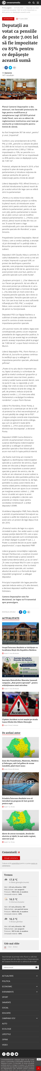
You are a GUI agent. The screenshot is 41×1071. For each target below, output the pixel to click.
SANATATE (6, 1002)
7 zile (9, 947)
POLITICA (6, 981)
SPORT (5, 997)
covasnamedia (13, 2)
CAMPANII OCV (8, 1018)
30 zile (15, 947)
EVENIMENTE (8, 991)
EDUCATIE (6, 1013)
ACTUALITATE (8, 19)
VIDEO (5, 1044)
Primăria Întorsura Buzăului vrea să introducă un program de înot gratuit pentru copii (18, 801)
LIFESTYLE (6, 1034)
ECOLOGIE (6, 1029)
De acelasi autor (11, 732)
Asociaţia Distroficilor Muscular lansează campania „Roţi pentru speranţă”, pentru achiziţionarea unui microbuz (20, 682)
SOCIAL (5, 1007)
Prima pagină (6, 8)
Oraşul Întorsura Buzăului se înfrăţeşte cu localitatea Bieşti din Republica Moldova (20, 648)
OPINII (5, 1039)
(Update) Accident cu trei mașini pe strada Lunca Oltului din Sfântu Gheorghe (20, 720)
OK (39, 1059)
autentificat (16, 863)
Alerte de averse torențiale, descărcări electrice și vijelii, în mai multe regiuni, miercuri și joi (19, 836)
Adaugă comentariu (11, 858)
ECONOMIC (7, 986)
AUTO (4, 1023)
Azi (5, 947)
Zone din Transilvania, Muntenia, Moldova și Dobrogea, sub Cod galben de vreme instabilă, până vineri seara (20, 763)
